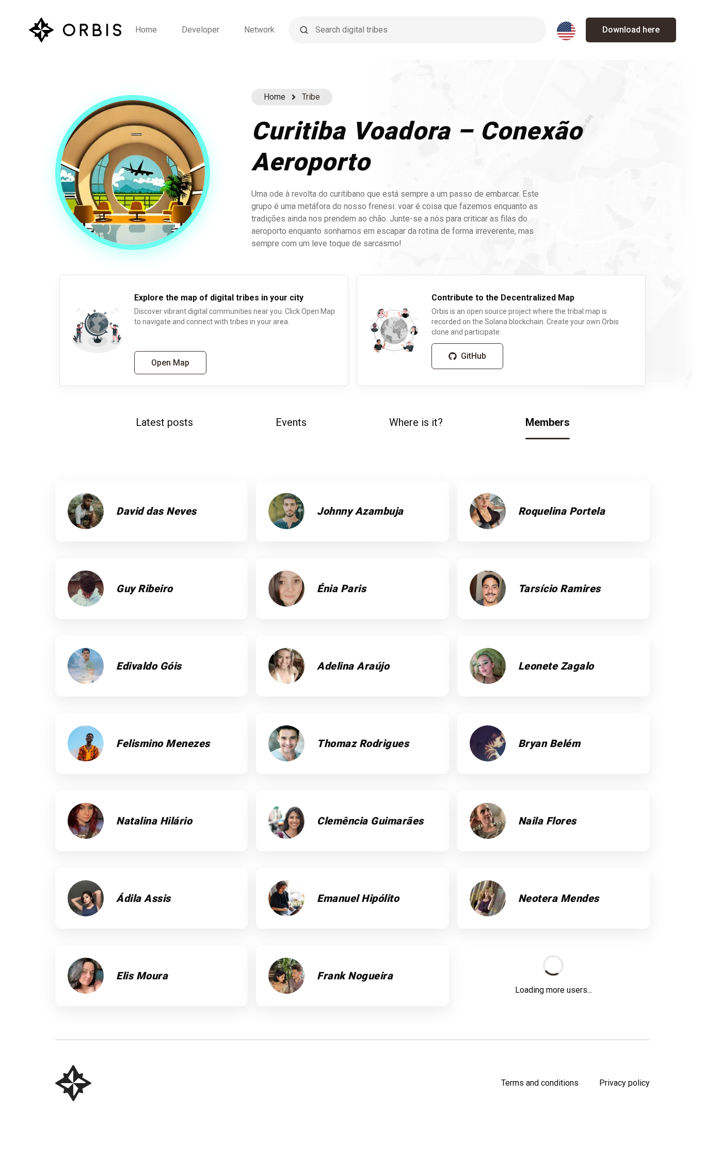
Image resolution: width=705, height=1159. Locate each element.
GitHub (473, 356)
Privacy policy (624, 1083)
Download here (631, 30)
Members (547, 422)
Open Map (170, 363)
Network (259, 30)
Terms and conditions (540, 1083)
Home (146, 30)
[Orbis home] (75, 30)
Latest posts (164, 422)
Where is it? (416, 422)
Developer (200, 30)
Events (291, 422)
